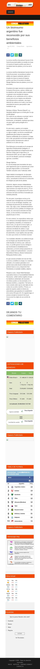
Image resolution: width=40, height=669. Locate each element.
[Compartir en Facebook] (8, 54)
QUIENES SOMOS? (26, 664)
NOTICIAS (16, 664)
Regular (10, 630)
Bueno (10, 624)
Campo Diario (20, 46)
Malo (9, 627)
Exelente (10, 621)
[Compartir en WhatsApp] (16, 54)
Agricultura (29, 46)
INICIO (10, 664)
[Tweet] (12, 54)
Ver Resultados (20, 637)
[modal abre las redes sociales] (20, 54)
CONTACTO (20, 666)
